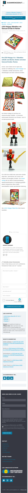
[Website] (4, 255)
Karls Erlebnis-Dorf (7, 461)
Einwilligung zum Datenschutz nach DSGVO (12, 425)
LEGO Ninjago (19, 68)
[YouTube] (11, 378)
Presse (4, 450)
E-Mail (3, 403)
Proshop (19, 12)
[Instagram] (8, 378)
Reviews (9, 24)
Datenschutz (6, 446)
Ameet (5, 22)
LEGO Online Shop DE (11, 14)
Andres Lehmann (7, 341)
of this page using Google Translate (13, 18)
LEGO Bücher (15, 22)
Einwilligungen (6, 452)
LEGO (8, 22)
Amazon (9, 12)
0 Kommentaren (5, 32)
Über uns (5, 448)
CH (20, 14)
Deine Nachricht (6, 408)
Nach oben (24, 489)
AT (18, 14)
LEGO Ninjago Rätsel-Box (11, 208)
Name (3, 398)
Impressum (5, 444)
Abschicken (7, 433)
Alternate (13, 12)
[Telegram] (4, 378)
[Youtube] (6, 255)
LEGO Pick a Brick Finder (9, 459)
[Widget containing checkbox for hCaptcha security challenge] (12, 300)
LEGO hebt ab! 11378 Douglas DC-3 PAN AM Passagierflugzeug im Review (13, 343)
